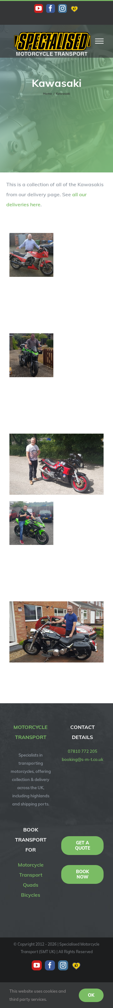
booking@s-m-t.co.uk (82, 759)
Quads (30, 885)
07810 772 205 (82, 751)
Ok (91, 995)
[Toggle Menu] (99, 41)
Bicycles (30, 895)
